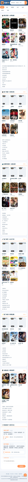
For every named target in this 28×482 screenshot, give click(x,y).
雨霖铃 (3, 230)
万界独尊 (4, 350)
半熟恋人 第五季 (5, 299)
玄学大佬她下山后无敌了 (7, 408)
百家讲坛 (4, 288)
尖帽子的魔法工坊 (5, 355)
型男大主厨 (4, 67)
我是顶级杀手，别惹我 (6, 412)
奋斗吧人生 (4, 309)
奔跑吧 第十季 (5, 303)
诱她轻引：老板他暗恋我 (7, 415)
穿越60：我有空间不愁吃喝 (7, 406)
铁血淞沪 (4, 84)
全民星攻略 (4, 295)
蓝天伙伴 (4, 79)
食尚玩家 (4, 297)
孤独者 (3, 86)
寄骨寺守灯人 (5, 228)
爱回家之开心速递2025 (7, 80)
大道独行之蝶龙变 (5, 363)
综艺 (18, 7)
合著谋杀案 (4, 217)
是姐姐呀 (4, 301)
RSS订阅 (12, 473)
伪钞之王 (4, 143)
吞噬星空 (4, 359)
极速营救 (4, 149)
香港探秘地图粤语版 (6, 71)
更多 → (24, 15)
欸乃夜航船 (4, 158)
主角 (3, 82)
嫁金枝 (3, 226)
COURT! (4, 222)
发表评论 (21, 466)
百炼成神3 (4, 361)
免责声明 (20, 473)
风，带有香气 (5, 220)
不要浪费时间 (5, 141)
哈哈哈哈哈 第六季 (6, 305)
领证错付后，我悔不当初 (7, 410)
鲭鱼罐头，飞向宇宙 (6, 215)
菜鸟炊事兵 (4, 75)
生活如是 (4, 145)
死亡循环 (4, 156)
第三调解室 (4, 292)
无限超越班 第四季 (6, 307)
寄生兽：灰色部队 (5, 153)
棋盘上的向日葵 (5, 151)
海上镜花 (4, 417)
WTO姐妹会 (4, 294)
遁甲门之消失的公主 (6, 139)
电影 (7, 7)
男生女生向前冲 (5, 290)
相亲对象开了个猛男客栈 (7, 419)
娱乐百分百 (4, 69)
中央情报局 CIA (5, 218)
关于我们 (16, 473)
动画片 (2, 10)
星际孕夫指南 (5, 233)
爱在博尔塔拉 (5, 224)
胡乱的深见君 (5, 353)
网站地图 (7, 473)
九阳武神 (4, 348)
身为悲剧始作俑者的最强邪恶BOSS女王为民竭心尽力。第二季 (14, 65)
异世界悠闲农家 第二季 (6, 357)
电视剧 (12, 7)
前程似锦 (4, 414)
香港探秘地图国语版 (6, 73)
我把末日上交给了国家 (6, 365)
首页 (2, 7)
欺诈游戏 (4, 351)
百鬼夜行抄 (4, 77)
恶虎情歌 (4, 213)
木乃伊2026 (4, 147)
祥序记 (3, 232)
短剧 (8, 10)
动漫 (23, 7)
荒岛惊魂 (4, 154)
